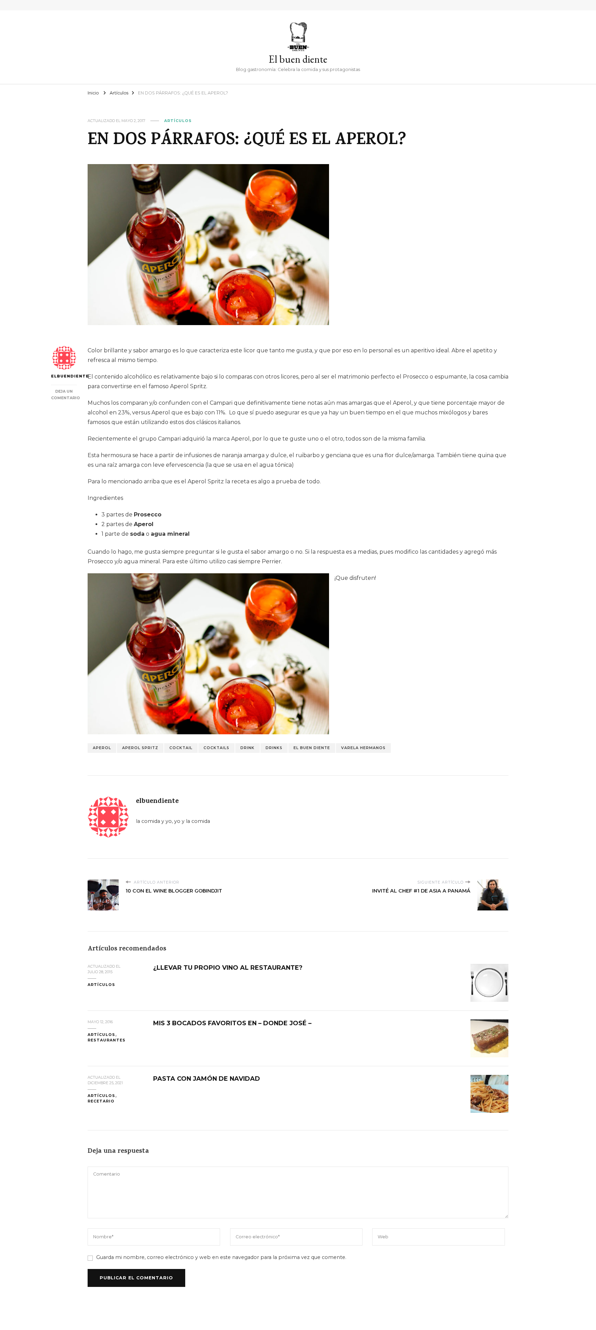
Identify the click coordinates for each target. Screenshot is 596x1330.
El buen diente (298, 59)
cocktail (180, 748)
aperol (102, 748)
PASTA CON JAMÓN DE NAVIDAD (206, 1078)
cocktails (216, 748)
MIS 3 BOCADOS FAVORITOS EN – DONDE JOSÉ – (232, 1023)
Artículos (178, 121)
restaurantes (107, 1040)
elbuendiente (64, 376)
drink (247, 748)
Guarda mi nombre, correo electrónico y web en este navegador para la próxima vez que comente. (221, 1257)
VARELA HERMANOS (363, 748)
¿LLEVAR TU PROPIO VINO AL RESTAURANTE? (227, 967)
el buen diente (312, 748)
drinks (274, 748)
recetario (101, 1101)
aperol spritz (140, 748)
